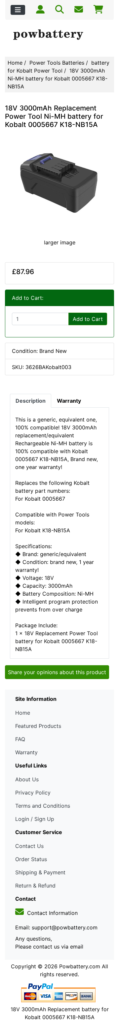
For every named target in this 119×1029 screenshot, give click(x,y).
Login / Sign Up (34, 819)
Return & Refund (35, 885)
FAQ (20, 739)
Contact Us (29, 846)
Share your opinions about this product (57, 672)
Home (15, 62)
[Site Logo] (59, 35)
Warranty (26, 752)
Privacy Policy (33, 792)
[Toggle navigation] (18, 10)
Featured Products (38, 726)
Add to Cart (88, 319)
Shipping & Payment (40, 872)
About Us (27, 779)
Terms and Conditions (42, 805)
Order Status (31, 859)
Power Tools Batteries (56, 62)
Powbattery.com (79, 966)
